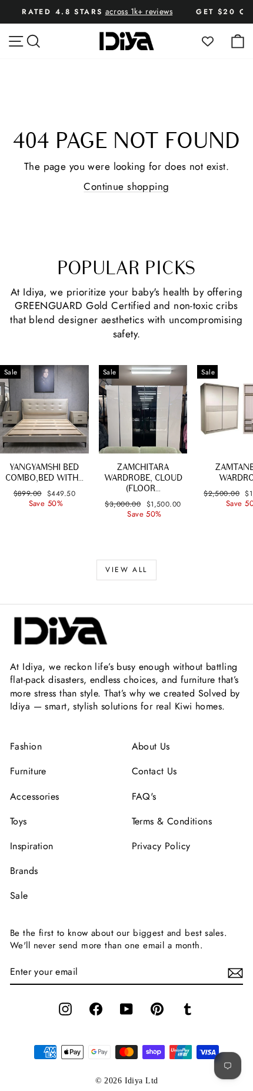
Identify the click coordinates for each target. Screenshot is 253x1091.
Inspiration (32, 846)
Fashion (26, 746)
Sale (19, 895)
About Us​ (151, 746)
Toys (18, 821)
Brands (24, 871)
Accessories (34, 796)
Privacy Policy (161, 846)
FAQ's (144, 796)
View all (126, 569)
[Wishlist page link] (213, 41)
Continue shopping (126, 186)
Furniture (28, 771)
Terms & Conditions (172, 821)
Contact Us (154, 771)
